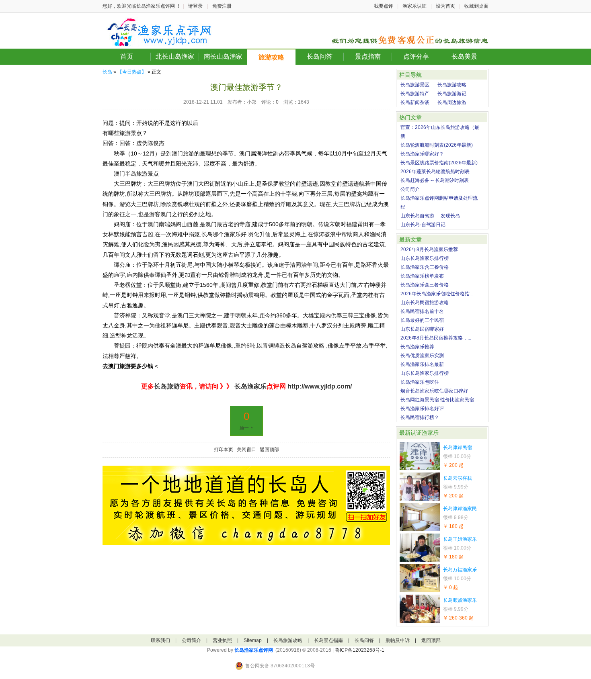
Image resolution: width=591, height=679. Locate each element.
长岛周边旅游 (451, 102)
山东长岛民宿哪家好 (422, 329)
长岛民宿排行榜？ (419, 417)
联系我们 (160, 640)
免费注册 (222, 6)
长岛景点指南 (328, 640)
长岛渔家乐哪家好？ (422, 154)
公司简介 (410, 189)
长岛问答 (319, 56)
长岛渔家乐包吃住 (419, 382)
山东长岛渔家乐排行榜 (424, 258)
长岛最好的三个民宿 (422, 320)
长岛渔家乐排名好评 (422, 408)
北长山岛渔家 (175, 56)
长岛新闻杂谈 (414, 102)
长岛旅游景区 (414, 85)
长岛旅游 (167, 386)
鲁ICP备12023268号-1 (359, 650)
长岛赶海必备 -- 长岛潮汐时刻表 (434, 180)
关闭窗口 (246, 449)
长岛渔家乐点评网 (253, 650)
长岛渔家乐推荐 (417, 347)
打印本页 (223, 449)
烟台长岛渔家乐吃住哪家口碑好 (434, 391)
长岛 (107, 72)
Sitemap (253, 640)
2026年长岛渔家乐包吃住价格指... (436, 294)
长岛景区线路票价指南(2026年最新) (439, 163)
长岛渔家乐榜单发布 (422, 276)
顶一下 (246, 428)
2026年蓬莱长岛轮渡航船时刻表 (435, 171)
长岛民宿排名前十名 (422, 311)
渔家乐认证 (414, 6)
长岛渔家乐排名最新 (422, 364)
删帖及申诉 (398, 640)
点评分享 (416, 56)
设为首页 (445, 6)
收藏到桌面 (476, 6)
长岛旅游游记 (451, 93)
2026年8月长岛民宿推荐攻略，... (435, 338)
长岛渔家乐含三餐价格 (424, 267)
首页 (126, 56)
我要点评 (383, 6)
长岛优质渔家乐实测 (422, 355)
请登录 (195, 6)
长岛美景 (464, 56)
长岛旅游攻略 (451, 85)
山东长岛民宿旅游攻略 (424, 302)
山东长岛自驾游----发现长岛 (430, 216)
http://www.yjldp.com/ (319, 386)
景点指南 (368, 56)
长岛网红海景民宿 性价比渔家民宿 (437, 400)
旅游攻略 (271, 57)
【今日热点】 (131, 72)
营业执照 (222, 640)
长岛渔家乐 (250, 386)
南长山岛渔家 (223, 56)
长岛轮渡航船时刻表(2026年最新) (436, 145)
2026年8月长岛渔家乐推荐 (429, 249)
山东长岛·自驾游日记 (422, 224)
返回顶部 (269, 449)
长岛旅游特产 (414, 93)
